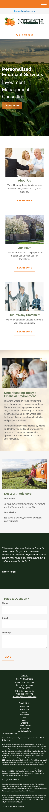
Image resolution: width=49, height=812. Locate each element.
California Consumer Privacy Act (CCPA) (29, 771)
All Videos (24, 728)
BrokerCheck (6, 740)
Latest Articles (25, 725)
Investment (24, 709)
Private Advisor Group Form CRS (13, 806)
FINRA (37, 784)
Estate (24, 711)
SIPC (41, 784)
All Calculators (24, 731)
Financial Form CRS (11, 733)
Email (5, 617)
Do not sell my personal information (17, 775)
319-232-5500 (26, 34)
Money (24, 720)
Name (5, 603)
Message (6, 632)
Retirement (24, 706)
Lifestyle (24, 722)
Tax (24, 717)
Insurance (24, 714)
